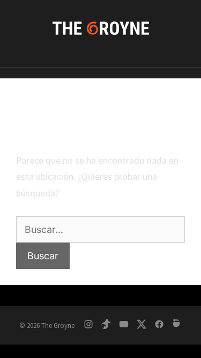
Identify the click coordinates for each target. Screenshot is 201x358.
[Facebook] (159, 326)
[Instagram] (88, 326)
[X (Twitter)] (141, 326)
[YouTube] (124, 326)
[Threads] (177, 326)
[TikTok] (106, 326)
